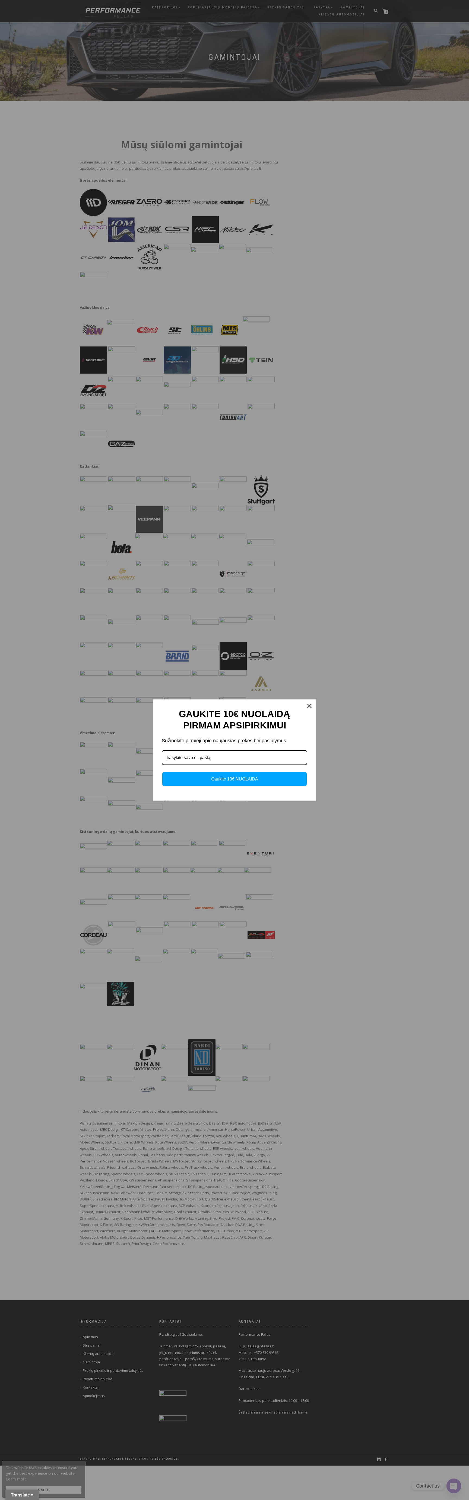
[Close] (309, 705)
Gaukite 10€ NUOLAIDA (234, 779)
